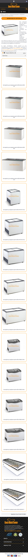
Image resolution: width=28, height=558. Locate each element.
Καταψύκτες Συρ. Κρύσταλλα (7, 15)
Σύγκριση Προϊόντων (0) (11, 52)
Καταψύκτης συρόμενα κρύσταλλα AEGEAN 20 (14, 479)
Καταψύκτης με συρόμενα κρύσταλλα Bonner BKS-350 (14, 117)
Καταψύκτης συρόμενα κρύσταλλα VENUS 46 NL (14, 419)
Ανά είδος (6, 14)
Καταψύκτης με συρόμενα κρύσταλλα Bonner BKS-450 (14, 148)
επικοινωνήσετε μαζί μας (8, 49)
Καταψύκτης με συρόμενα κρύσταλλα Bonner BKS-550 (14, 179)
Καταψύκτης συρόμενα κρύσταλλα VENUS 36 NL (14, 389)
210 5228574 (10, 531)
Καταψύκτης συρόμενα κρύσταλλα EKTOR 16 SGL (14, 209)
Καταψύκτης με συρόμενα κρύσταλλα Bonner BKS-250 (14, 86)
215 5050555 (17, 531)
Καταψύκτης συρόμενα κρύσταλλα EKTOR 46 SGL (14, 299)
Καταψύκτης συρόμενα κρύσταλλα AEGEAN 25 (14, 509)
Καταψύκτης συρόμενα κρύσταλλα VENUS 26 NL (14, 359)
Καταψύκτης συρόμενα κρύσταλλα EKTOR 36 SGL (14, 269)
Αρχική (2, 14)
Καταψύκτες (22, 14)
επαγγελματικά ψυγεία (17, 48)
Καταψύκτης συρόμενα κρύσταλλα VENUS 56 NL (14, 449)
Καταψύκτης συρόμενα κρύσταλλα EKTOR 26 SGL (14, 239)
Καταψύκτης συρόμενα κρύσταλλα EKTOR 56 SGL (14, 329)
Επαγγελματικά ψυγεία (14, 14)
